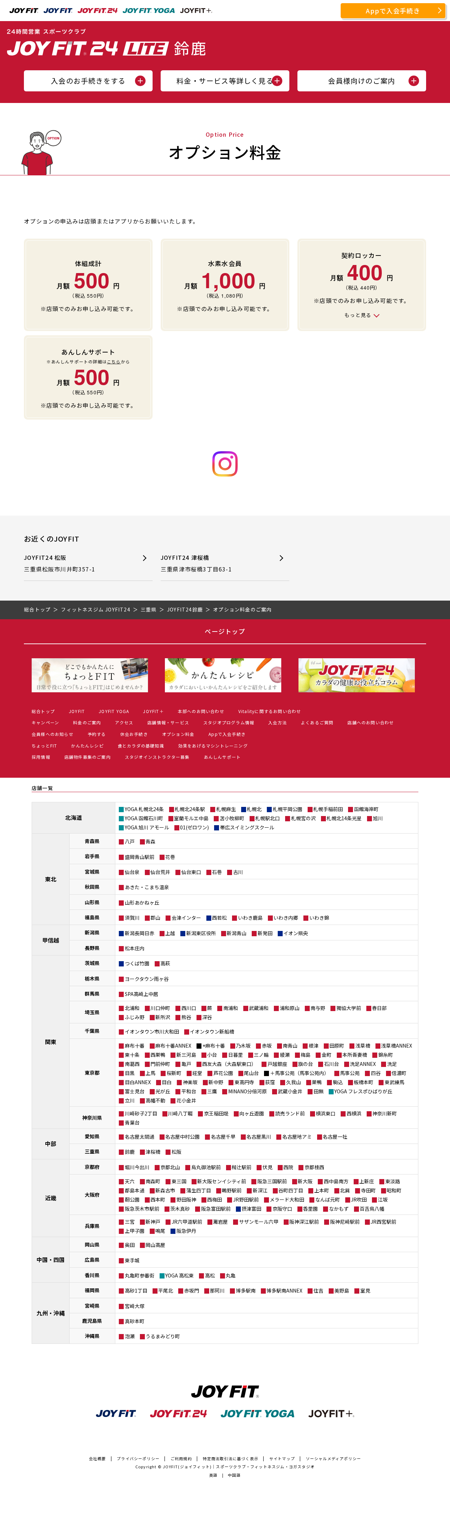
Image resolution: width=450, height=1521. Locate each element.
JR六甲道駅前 (187, 1221)
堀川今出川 (137, 1167)
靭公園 (132, 1199)
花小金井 (186, 1100)
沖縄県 (92, 1335)
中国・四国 (51, 1259)
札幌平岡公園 (287, 809)
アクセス (124, 722)
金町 (327, 1054)
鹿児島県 (92, 1320)
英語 (213, 1475)
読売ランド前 (290, 1113)
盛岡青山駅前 (139, 856)
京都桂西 (314, 1167)
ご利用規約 (181, 1458)
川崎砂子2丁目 (141, 1113)
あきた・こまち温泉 (147, 887)
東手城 (132, 1260)
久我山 (293, 1082)
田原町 (336, 1045)
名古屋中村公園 (182, 1136)
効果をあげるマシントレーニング (213, 746)
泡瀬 (130, 1336)
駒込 (338, 1082)
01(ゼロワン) (194, 827)
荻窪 (270, 1082)
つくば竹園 (137, 963)
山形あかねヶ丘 (142, 902)
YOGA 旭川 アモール (147, 827)
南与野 (317, 1007)
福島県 (92, 917)
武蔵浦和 (259, 1007)
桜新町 (174, 1072)
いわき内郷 (286, 917)
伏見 (267, 1167)
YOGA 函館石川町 (144, 818)
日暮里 (235, 1054)
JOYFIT (77, 711)
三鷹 (212, 1091)
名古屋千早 (223, 1136)
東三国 (179, 1181)
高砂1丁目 (136, 1290)
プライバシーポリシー (138, 1458)
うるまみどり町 (163, 1336)
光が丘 (162, 1091)
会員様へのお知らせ (52, 734)
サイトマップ (282, 1458)
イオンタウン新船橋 (212, 1031)
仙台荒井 (160, 871)
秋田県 (92, 886)
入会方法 (277, 722)
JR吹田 (359, 1199)
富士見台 (134, 1091)
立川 (130, 1100)
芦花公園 (223, 1072)
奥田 (130, 1244)
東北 (50, 879)
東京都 (92, 1072)
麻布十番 (134, 1045)
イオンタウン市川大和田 (152, 1031)
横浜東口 (325, 1113)
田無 (318, 1091)
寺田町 (368, 1190)
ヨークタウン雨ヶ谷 (147, 978)
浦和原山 (290, 1007)
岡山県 (92, 1244)
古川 (238, 871)
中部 (50, 1143)
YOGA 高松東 (179, 1275)
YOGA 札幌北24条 (144, 809)
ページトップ (225, 631)
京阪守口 (282, 1208)
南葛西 (132, 1063)
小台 (212, 1054)
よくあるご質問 (317, 722)
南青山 (290, 1045)
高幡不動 (155, 1100)
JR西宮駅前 (383, 1221)
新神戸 (153, 1221)
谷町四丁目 (290, 1190)
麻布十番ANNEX (173, 1045)
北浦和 (132, 1007)
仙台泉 (132, 871)
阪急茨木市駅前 (142, 1208)
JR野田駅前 (246, 1199)
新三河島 (186, 1054)
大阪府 (92, 1194)
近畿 (50, 1197)
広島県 (92, 1259)
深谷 (207, 1017)
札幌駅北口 (267, 818)
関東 (50, 1041)
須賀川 (132, 917)
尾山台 (251, 1072)
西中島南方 (336, 1181)
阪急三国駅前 (272, 1181)
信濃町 (399, 1072)
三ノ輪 (261, 1054)
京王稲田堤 (216, 1113)
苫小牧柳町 (232, 818)
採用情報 (41, 757)
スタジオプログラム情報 (228, 722)
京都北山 (170, 1167)
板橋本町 (363, 1082)
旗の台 (305, 1063)
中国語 (234, 1475)
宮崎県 (92, 1305)
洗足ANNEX (363, 1063)
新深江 (260, 1190)
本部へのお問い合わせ (201, 711)
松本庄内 (134, 948)
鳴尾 (160, 1230)
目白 (167, 1082)
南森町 (153, 1181)
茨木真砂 (180, 1208)
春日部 (379, 1007)
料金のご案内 (87, 722)
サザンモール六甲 (258, 1221)
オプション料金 (178, 734)
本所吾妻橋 (354, 1054)
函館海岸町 (366, 809)
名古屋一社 (335, 1136)
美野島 (341, 1290)
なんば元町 (327, 1199)
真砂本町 (134, 1321)
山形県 (92, 902)
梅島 (305, 1054)
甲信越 (50, 940)
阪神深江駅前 (304, 1221)
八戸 (130, 841)
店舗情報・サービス (168, 722)
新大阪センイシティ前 (221, 1181)
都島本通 (134, 1190)
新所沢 (162, 1017)
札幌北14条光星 (344, 818)
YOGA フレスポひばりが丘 (363, 1091)
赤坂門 (191, 1290)
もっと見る (358, 314)
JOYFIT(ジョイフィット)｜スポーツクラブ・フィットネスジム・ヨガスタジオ (239, 1466)
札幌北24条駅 (190, 809)
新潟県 (92, 932)
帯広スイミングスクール (247, 827)
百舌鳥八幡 (372, 1208)
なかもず (339, 1208)
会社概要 (97, 1458)
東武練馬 (394, 1082)
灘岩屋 (220, 1221)
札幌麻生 (226, 809)
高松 (210, 1275)
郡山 (155, 917)
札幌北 (254, 809)
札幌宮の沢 (303, 818)
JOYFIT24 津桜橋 (196, 563)
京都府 (92, 1166)
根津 (314, 1045)
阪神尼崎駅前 (345, 1221)
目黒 (130, 1072)
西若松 (219, 917)
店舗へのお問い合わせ (370, 722)
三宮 (130, 1221)
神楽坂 (190, 1082)
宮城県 (92, 871)
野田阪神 (186, 1199)
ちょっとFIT (44, 746)
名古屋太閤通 (139, 1136)
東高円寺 (244, 1082)
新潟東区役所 (201, 933)
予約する (97, 734)
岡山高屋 (155, 1244)
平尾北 (165, 1290)
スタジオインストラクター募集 (157, 757)
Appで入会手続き (393, 10)
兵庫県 (92, 1225)
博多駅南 (246, 1290)
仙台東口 (191, 871)
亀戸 (186, 1063)
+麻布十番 (213, 1045)
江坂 (383, 1199)
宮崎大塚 (134, 1305)
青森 (150, 841)
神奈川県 (92, 1117)
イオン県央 (295, 933)
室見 (365, 1290)
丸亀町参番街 (139, 1275)
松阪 (176, 1151)
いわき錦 (319, 917)
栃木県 (92, 978)
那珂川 (217, 1290)
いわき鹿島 (250, 917)
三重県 (92, 1151)
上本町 (321, 1190)
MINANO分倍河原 (247, 1091)
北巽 (345, 1190)
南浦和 (230, 1007)
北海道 (73, 817)
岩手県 (92, 856)
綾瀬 (285, 1054)
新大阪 (305, 1181)
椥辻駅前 (241, 1167)
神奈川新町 (384, 1113)
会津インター (186, 917)
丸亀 (231, 1275)
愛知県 (92, 1136)
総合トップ (43, 711)
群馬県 (92, 993)
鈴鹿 (130, 1151)
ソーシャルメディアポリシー (333, 1458)
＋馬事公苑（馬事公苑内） (299, 1072)
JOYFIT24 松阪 (59, 563)
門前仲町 (160, 1063)
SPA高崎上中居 (141, 993)
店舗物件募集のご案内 (87, 757)
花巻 (170, 856)
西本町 (157, 1199)
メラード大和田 (287, 1199)
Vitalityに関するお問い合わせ (269, 711)
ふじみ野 (134, 1017)
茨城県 (92, 962)
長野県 (92, 947)
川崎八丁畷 (180, 1113)
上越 (170, 933)
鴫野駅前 (232, 1190)
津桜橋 (153, 1151)
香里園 (310, 1208)
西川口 (188, 1007)
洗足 (392, 1063)
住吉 (318, 1290)
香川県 (92, 1275)
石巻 (217, 871)
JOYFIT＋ (153, 711)
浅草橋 (362, 1045)
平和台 (188, 1091)
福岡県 (92, 1290)
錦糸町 (385, 1054)
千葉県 (92, 1030)
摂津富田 (251, 1208)
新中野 (215, 1082)
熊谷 (186, 1017)
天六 (130, 1181)
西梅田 (214, 1199)
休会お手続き (134, 734)
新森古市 (165, 1190)
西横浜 (354, 1113)
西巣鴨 (157, 1054)
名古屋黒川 (258, 1136)
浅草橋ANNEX (396, 1045)
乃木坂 (243, 1045)
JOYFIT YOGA (114, 711)
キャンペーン (45, 722)
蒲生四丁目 (198, 1190)
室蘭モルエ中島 (191, 818)
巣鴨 (317, 1082)
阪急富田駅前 (216, 1208)
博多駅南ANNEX (284, 1290)
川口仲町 (160, 1007)
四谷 (376, 1072)
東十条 (132, 1054)
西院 (288, 1167)
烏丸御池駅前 (206, 1167)
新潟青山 (236, 933)
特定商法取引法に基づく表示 (231, 1458)
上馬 (150, 1072)
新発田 (265, 933)
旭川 (378, 818)
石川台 (331, 1063)
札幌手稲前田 (328, 809)
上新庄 (366, 1181)
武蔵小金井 (290, 1091)
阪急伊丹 (186, 1230)
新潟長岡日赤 (139, 933)
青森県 (92, 840)
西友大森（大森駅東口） (229, 1063)
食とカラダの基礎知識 (141, 746)
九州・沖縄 (51, 1313)
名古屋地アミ (297, 1136)
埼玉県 (92, 1012)
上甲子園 (134, 1230)
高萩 (165, 963)
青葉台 (132, 1122)
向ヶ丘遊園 (251, 1113)
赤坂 (267, 1045)
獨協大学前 (348, 1007)
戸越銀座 (277, 1063)
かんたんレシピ (87, 746)
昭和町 (394, 1190)
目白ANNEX (138, 1082)
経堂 (197, 1072)
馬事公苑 (350, 1072)
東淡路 (392, 1181)
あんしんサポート (222, 757)
